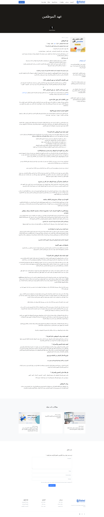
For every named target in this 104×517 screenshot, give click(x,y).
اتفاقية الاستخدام (25, 504)
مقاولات (60, 134)
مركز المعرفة (54, 2)
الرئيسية (71, 2)
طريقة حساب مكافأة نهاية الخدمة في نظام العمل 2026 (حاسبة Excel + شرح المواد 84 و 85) (77, 66)
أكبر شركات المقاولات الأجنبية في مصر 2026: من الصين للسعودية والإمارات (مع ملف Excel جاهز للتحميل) (30, 429)
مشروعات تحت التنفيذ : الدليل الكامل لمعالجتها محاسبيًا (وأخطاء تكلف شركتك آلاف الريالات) (78, 99)
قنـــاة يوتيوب (60, 506)
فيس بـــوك (43, 506)
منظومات (62, 2)
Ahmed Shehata (52, 30)
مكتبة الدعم (43, 502)
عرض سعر (22, 2)
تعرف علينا (61, 502)
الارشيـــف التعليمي (24, 506)
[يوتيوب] (80, 514)
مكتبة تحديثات (60, 504)
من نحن (66, 2)
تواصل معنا (43, 2)
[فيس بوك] (84, 514)
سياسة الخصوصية (25, 502)
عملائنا (49, 2)
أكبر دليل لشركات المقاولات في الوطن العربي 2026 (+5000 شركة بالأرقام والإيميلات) (78, 91)
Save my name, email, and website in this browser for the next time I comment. (56, 482)
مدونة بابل (43, 504)
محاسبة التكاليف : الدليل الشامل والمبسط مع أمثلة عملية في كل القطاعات (79, 75)
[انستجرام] (82, 514)
